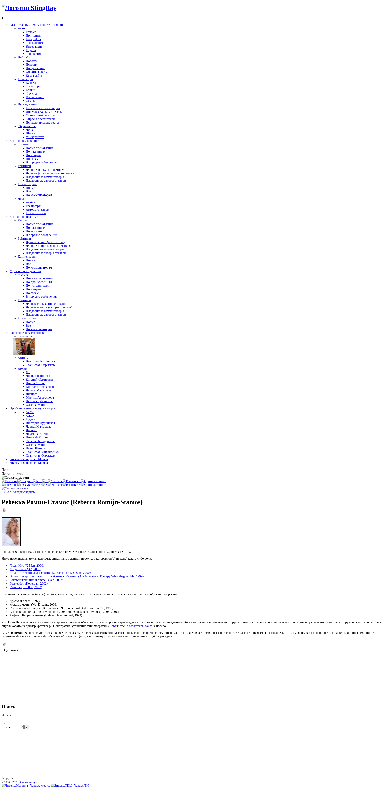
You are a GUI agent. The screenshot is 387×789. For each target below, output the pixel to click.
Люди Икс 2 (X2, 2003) (25, 569)
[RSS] (37, 481)
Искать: (7, 715)
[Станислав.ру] (29, 7)
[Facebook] (9, 481)
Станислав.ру (27, 782)
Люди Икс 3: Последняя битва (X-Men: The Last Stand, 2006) (51, 572)
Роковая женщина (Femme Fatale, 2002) (36, 580)
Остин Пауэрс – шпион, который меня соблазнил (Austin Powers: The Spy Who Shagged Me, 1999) (77, 576)
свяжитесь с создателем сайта (132, 626)
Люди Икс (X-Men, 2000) (27, 565)
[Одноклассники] (93, 481)
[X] (45, 481)
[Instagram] (25, 481)
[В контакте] (72, 481)
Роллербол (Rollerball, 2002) (29, 583)
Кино (5, 492)
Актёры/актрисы (23, 492)
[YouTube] (55, 481)
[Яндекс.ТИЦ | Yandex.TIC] (70, 785)
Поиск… (8, 473)
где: (4, 723)
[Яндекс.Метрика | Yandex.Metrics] (26, 785)
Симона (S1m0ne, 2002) (26, 587)
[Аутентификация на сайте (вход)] (15, 488)
